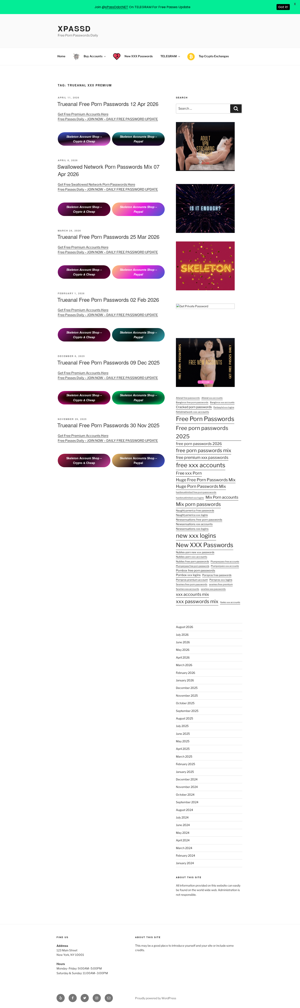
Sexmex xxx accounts (187, 589)
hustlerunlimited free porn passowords (196, 492)
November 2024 (187, 787)
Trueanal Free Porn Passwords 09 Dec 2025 (108, 362)
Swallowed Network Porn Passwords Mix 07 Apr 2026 (108, 170)
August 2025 (184, 718)
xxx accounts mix (192, 594)
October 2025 (185, 703)
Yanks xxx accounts (230, 602)
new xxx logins (196, 535)
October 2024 (185, 794)
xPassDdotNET (116, 7)
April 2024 (183, 840)
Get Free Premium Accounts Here (83, 114)
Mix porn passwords (198, 504)
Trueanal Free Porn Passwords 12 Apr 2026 (107, 103)
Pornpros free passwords (216, 575)
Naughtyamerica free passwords (195, 510)
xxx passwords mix (197, 601)
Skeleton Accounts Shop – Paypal (138, 138)
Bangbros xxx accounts (222, 402)
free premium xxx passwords (202, 457)
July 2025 (182, 726)
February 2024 (185, 855)
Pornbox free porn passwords (195, 570)
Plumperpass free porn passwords (192, 566)
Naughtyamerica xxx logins (192, 515)
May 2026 (182, 649)
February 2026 (185, 672)
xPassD (74, 28)
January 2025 (185, 771)
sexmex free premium (221, 584)
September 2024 (187, 802)
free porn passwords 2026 (199, 443)
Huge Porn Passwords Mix (201, 486)
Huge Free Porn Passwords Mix (206, 479)
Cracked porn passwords (194, 407)
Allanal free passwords (188, 398)
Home (61, 56)
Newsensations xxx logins (192, 528)
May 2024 (182, 832)
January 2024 (185, 863)
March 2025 (184, 756)
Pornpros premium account (192, 579)
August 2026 (184, 627)
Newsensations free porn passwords (199, 519)
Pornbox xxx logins (188, 575)
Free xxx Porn (189, 473)
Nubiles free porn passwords (192, 561)
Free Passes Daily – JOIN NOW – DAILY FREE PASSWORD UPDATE (108, 119)
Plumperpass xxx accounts (225, 566)
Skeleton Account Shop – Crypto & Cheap (84, 138)
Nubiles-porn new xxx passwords (195, 552)
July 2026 (182, 634)
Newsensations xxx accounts (194, 524)
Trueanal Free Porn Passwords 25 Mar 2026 (108, 236)
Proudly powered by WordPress (155, 998)
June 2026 (183, 642)
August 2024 (184, 810)
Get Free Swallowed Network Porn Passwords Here (96, 184)
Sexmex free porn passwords (191, 584)
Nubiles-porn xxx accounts (191, 556)
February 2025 (185, 764)
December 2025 (187, 688)
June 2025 (183, 733)
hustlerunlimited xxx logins (190, 497)
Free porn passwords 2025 (202, 432)
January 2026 (185, 680)
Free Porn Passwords (205, 418)
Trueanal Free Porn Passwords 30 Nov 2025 (108, 425)
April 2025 (183, 748)
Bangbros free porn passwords (192, 402)
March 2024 (184, 848)
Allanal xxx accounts (212, 398)
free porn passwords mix (203, 450)
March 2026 (184, 665)
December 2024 (187, 779)
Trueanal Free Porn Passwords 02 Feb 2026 (108, 299)
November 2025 (187, 695)
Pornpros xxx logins (220, 579)
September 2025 (187, 711)
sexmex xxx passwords (213, 589)
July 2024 (182, 817)
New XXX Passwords (204, 545)
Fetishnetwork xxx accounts (192, 411)
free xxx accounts (200, 465)
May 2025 (182, 741)
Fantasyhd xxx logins (223, 407)
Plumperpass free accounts (225, 561)
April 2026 (183, 657)
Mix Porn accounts (222, 497)
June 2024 (183, 825)
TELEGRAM (168, 56)
